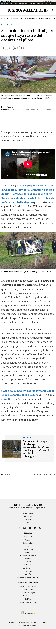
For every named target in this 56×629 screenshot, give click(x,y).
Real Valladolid (32, 19)
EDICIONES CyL (47, 1)
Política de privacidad (25, 622)
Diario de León (28, 590)
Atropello (40, 4)
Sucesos (28, 562)
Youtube (24, 475)
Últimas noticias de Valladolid (28, 577)
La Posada (28, 565)
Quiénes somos (28, 513)
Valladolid (6, 19)
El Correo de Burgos (28, 593)
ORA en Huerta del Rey (19, 4)
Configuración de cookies (28, 625)
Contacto (28, 520)
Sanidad (28, 559)
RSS (28, 523)
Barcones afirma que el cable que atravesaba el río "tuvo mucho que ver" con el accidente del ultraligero (36, 449)
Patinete (32, 4)
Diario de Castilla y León (28, 586)
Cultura (28, 552)
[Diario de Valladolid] (28, 10)
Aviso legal (12, 622)
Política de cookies (40, 622)
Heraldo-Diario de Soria (28, 596)
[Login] (53, 10)
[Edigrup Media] (28, 613)
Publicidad (28, 516)
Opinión (28, 574)
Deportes (45, 19)
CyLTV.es (28, 599)
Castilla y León (28, 549)
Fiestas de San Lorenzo (28, 556)
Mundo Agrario (28, 568)
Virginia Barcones (12, 475)
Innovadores (28, 571)
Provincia (18, 19)
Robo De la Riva (50, 4)
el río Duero (8, 399)
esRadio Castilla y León (28, 602)
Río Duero (33, 475)
